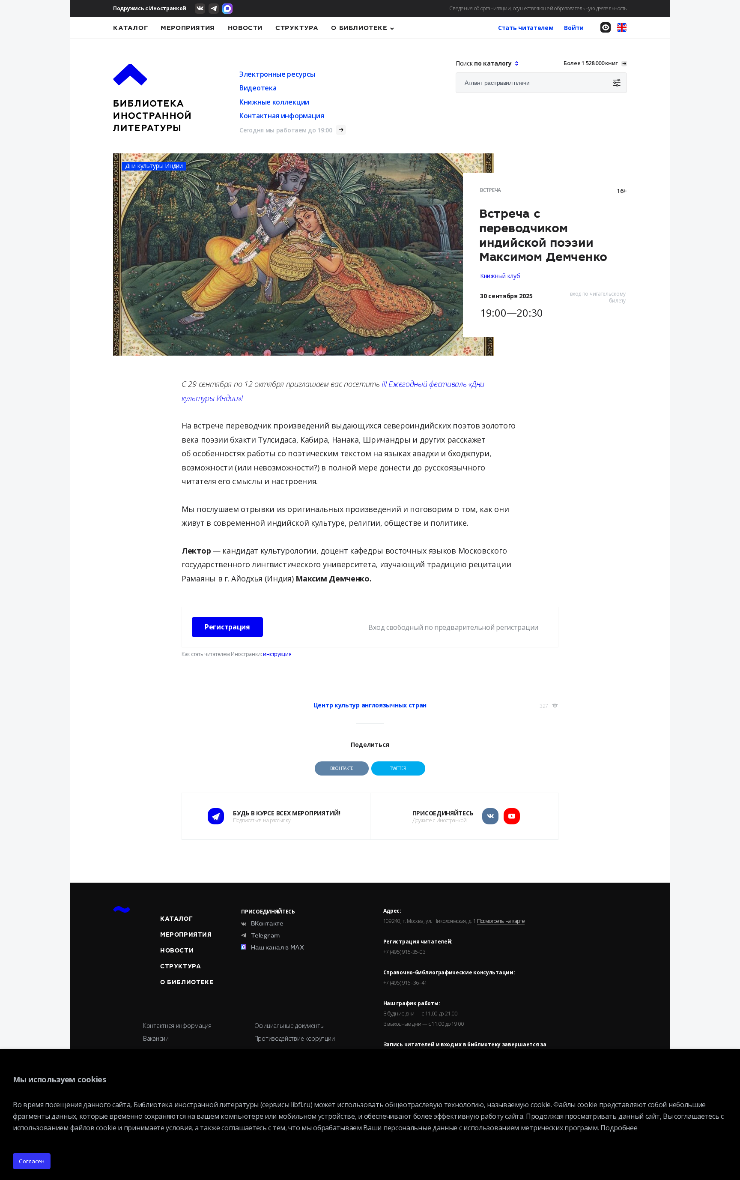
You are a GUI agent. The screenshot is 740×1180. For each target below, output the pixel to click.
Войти (574, 28)
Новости (245, 28)
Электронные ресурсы (277, 74)
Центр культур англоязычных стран (370, 705)
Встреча (490, 190)
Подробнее (618, 1127)
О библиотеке (359, 28)
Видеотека (257, 88)
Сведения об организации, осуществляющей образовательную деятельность (538, 8)
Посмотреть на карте (501, 921)
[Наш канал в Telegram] (214, 8)
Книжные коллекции (274, 102)
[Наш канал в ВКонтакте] (200, 8)
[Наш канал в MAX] (227, 8)
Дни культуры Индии (154, 166)
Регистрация (227, 627)
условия (178, 1127)
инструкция (277, 654)
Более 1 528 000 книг (591, 63)
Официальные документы (289, 1025)
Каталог (130, 28)
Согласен (32, 1161)
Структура (296, 28)
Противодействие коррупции (294, 1038)
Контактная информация (281, 115)
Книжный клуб (500, 276)
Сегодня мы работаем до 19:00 (285, 130)
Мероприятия (188, 28)
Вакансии (156, 1038)
